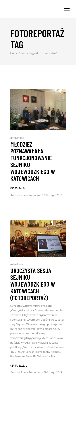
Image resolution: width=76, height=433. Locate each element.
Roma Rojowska (31, 195)
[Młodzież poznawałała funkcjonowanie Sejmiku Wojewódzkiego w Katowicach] (38, 109)
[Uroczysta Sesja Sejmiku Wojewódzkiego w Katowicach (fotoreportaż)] (38, 238)
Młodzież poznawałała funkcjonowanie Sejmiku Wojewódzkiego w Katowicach (32, 161)
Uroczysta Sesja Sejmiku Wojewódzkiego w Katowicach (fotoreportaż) (32, 284)
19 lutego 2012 (53, 195)
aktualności (17, 138)
